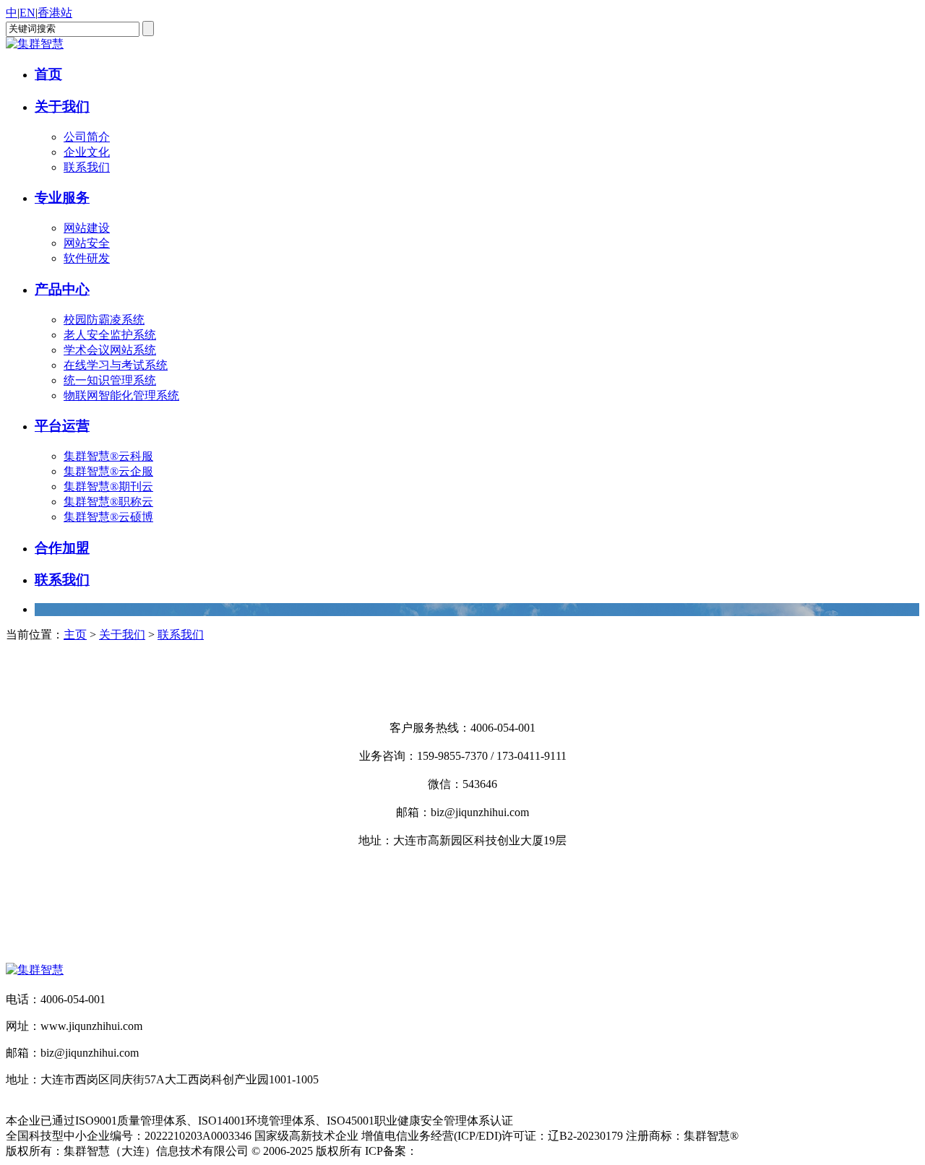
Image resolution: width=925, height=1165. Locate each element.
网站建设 (87, 228)
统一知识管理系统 (110, 380)
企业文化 (87, 152)
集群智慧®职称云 (108, 501)
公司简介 (87, 137)
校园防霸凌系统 (104, 319)
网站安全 (87, 243)
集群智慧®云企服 (108, 471)
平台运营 (62, 425)
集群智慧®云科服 (108, 456)
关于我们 (62, 106)
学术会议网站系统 (110, 350)
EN (27, 13)
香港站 (55, 13)
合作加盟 (62, 547)
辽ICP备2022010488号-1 (478, 1151)
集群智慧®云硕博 (108, 517)
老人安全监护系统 (110, 335)
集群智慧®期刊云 (108, 486)
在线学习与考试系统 (116, 365)
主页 (75, 634)
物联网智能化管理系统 (121, 395)
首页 (48, 74)
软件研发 (87, 258)
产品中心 (62, 289)
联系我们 (87, 167)
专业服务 (62, 197)
